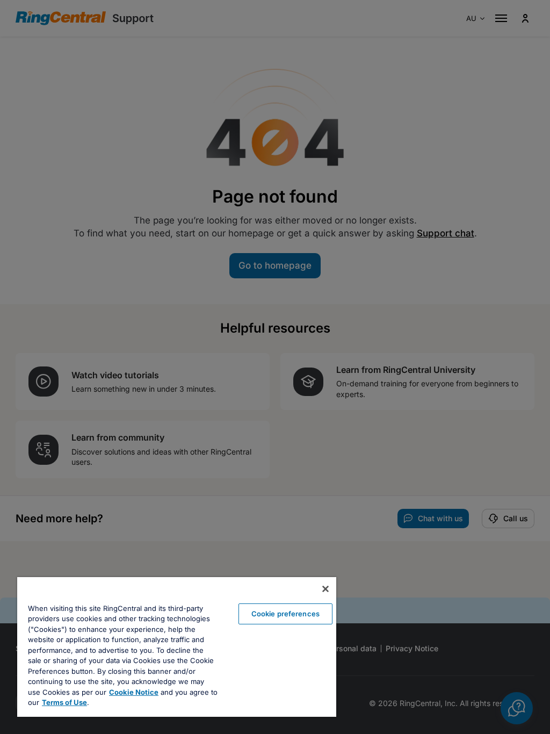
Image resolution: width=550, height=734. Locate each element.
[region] (176, 647)
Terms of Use (64, 702)
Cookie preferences (285, 613)
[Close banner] (325, 589)
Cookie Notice (133, 692)
